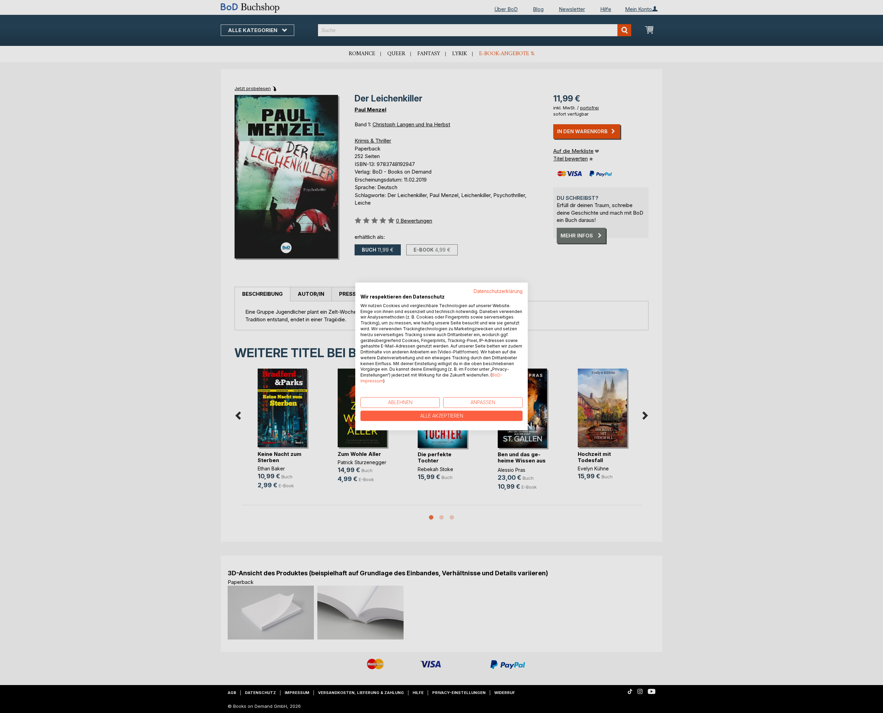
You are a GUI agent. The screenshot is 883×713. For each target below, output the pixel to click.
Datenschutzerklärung (498, 291)
